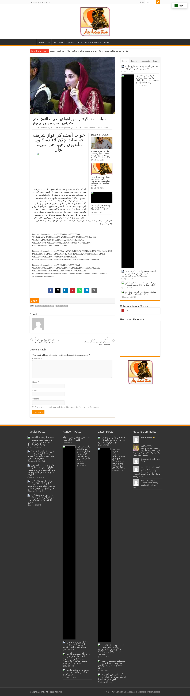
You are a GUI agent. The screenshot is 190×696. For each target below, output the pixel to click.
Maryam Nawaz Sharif (45, 306)
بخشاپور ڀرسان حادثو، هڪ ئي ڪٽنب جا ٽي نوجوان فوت (76, 672)
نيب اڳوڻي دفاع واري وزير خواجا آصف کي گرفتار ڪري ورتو (47, 340)
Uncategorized (64, 128)
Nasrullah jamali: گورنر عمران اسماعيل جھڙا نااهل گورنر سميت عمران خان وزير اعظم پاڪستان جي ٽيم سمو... (146, 471)
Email (35, 390)
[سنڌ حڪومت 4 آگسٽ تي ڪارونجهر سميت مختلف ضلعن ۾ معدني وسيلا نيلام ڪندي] (29, 437)
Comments (145, 61)
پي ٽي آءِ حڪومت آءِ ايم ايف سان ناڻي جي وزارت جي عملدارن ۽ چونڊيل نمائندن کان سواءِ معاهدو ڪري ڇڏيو (76, 658)
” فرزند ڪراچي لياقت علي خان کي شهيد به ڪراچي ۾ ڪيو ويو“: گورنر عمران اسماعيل (41, 455)
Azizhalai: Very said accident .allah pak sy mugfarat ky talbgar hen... (145, 483)
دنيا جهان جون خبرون (92, 42)
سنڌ (48, 42)
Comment (37, 358)
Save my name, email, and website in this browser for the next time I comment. (67, 407)
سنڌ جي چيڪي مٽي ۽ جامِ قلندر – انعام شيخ (76, 438)
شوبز (78, 42)
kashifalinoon (154, 692)
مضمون (106, 42)
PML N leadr (62, 306)
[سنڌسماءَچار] (95, 21)
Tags (155, 61)
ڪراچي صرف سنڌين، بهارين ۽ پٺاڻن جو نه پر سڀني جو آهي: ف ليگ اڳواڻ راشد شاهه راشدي (101, 154)
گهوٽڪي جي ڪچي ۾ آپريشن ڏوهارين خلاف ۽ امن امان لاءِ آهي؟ (141, 293)
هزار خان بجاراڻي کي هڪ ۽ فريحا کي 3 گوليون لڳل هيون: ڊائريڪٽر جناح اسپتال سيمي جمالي (41, 485)
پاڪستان (41, 42)
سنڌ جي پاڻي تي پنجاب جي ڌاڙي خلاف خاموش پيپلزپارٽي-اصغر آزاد (141, 67)
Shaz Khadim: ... (149, 437)
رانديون (70, 42)
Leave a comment (88, 128)
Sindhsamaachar (130, 692)
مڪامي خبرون (58, 42)
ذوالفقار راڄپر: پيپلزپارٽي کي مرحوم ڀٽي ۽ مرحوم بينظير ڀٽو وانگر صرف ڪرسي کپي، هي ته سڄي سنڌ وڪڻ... (146, 450)
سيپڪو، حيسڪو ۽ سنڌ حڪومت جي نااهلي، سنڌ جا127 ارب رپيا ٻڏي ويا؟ (101, 207)
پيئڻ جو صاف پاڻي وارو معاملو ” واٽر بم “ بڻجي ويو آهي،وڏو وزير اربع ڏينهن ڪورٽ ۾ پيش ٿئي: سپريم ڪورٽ (41, 470)
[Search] (158, 2)
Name (35, 382)
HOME (33, 42)
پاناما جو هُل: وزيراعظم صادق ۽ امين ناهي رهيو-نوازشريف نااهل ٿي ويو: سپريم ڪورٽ (83, 454)
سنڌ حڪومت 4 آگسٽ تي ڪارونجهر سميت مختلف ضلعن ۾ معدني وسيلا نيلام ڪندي (41, 441)
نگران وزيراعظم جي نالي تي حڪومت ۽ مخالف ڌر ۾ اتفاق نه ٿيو (75, 644)
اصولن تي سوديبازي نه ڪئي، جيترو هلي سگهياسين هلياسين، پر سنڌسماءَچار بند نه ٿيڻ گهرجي (90, 51)
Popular (134, 61)
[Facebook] (140, 2)
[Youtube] (143, 2)
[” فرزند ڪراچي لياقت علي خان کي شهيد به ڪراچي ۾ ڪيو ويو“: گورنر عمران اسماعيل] (29, 451)
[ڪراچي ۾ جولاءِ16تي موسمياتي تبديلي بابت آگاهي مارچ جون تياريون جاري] (29, 495)
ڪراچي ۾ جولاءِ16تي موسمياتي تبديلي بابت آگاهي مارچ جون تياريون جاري (41, 498)
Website (35, 399)
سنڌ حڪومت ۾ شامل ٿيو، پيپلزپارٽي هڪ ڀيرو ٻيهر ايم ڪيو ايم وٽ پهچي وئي (96, 341)
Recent (125, 61)
